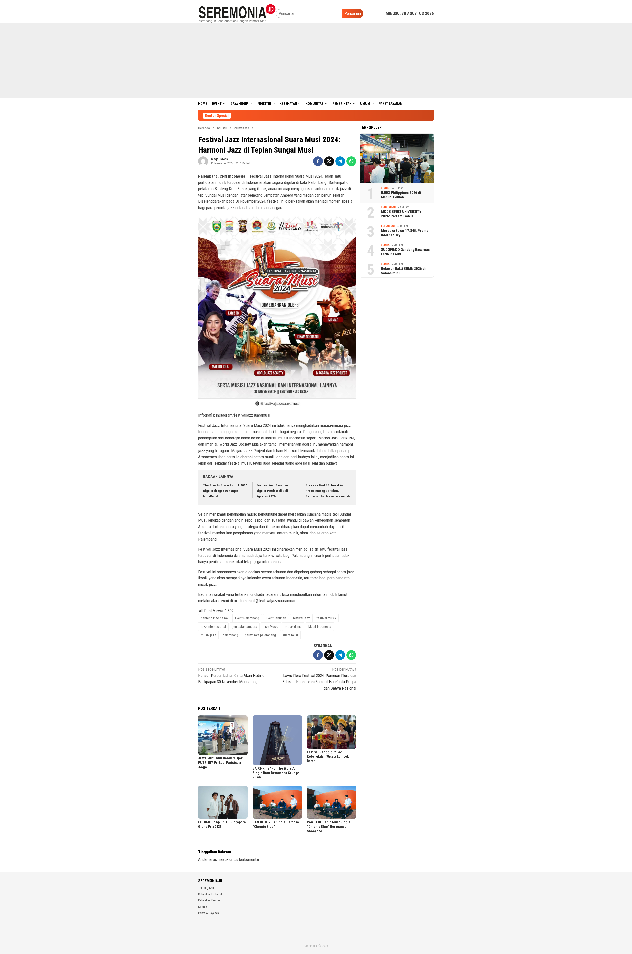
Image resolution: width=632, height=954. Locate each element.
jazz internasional (213, 627)
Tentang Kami (206, 888)
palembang (230, 635)
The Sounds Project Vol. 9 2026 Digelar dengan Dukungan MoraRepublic (225, 490)
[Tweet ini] (329, 161)
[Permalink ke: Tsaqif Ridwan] (203, 161)
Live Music (271, 627)
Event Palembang (247, 618)
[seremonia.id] (237, 13)
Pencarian (352, 13)
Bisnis (385, 188)
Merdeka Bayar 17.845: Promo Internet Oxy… (404, 232)
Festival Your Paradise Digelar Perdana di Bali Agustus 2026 (272, 490)
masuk (223, 859)
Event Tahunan (276, 618)
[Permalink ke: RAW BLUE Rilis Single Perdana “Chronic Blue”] (277, 802)
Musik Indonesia (319, 627)
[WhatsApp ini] (351, 161)
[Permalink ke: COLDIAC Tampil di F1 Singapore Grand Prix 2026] (223, 802)
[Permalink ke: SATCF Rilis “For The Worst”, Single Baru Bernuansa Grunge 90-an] (277, 740)
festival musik (326, 618)
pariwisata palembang (260, 635)
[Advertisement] (316, 60)
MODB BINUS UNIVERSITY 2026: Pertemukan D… (401, 213)
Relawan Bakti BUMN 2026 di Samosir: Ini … (403, 270)
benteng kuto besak (214, 618)
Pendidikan (388, 207)
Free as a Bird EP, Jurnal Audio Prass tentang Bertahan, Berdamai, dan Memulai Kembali (328, 490)
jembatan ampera (245, 627)
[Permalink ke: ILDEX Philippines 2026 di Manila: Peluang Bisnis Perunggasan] (397, 158)
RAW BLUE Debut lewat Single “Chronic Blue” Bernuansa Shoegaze (328, 826)
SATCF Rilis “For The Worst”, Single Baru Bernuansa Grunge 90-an (276, 772)
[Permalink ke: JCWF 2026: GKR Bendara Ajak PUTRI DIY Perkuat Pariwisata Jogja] (223, 735)
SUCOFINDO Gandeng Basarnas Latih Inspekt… (405, 251)
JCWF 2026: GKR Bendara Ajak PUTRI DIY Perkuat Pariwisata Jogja (220, 762)
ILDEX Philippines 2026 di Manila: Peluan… (401, 194)
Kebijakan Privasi (209, 900)
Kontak (202, 907)
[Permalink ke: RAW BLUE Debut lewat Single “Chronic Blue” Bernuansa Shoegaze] (331, 802)
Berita (385, 245)
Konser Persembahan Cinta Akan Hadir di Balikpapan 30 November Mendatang (231, 675)
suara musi (290, 635)
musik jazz (208, 635)
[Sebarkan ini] (318, 161)
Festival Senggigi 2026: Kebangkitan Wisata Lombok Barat (328, 756)
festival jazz (301, 618)
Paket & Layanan (208, 913)
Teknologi (388, 226)
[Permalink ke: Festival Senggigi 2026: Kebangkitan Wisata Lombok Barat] (331, 732)
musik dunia (293, 627)
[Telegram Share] (340, 161)
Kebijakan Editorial (210, 894)
